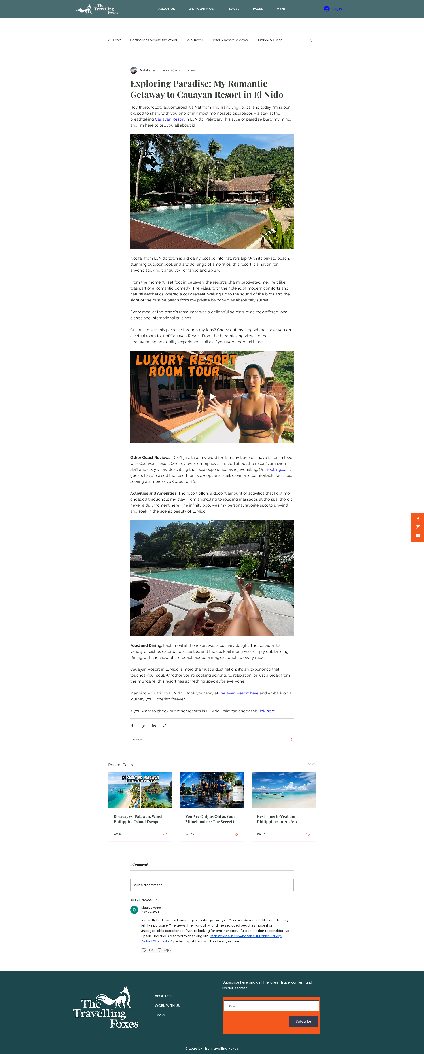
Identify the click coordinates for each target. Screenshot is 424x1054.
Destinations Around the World (153, 40)
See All (311, 764)
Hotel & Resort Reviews (230, 40)
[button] (310, 40)
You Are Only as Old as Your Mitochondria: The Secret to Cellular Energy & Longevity (211, 819)
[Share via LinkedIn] (154, 726)
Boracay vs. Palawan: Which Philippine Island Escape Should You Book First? (139, 819)
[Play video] (212, 397)
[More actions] (291, 70)
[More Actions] (291, 909)
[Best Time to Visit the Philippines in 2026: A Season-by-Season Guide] (284, 790)
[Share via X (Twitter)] (143, 726)
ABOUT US (163, 995)
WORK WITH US (167, 1005)
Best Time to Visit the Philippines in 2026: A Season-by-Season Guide (280, 819)
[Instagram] (418, 527)
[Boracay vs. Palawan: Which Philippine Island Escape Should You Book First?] (140, 790)
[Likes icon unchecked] (144, 950)
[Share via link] (165, 726)
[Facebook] (418, 519)
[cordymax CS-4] (212, 790)
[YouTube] (418, 535)
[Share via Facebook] (132, 726)
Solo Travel (194, 40)
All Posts (114, 40)
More (260, 40)
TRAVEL (161, 1015)
